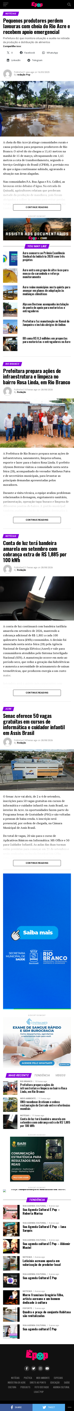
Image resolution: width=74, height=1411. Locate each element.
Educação (55, 1382)
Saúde (67, 1382)
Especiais (58, 1378)
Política (28, 1378)
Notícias (15, 1378)
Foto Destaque (42, 1387)
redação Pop (23, 74)
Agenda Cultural (61, 1387)
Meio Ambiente (43, 1378)
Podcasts (25, 1387)
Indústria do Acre (17, 1382)
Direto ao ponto (38, 1382)
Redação (21, 392)
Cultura (12, 1387)
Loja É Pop (39, 1392)
